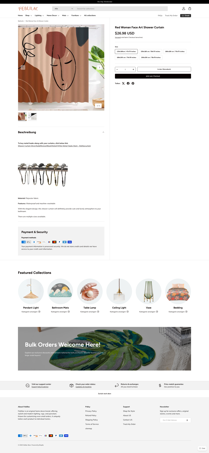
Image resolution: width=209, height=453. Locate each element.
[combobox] (110, 8)
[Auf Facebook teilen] (128, 83)
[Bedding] (178, 291)
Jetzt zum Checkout (153, 76)
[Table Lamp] (90, 291)
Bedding (178, 307)
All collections (90, 15)
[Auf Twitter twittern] (123, 83)
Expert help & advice (40, 387)
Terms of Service (92, 424)
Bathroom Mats (60, 307)
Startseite (21, 21)
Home (20, 15)
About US (127, 415)
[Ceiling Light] (119, 291)
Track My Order (171, 15)
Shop (27, 15)
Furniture (75, 15)
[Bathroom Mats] (60, 291)
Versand (118, 37)
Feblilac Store (27, 445)
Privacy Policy (91, 411)
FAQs (160, 15)
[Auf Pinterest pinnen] (133, 83)
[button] (189, 8)
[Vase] (148, 291)
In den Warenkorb (164, 69)
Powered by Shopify (38, 445)
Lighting (38, 15)
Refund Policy (90, 415)
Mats (64, 15)
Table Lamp (89, 307)
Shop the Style (129, 411)
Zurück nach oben (104, 394)
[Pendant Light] (31, 291)
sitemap (88, 428)
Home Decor (52, 15)
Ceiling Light (119, 307)
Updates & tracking (83, 387)
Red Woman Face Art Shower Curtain (37, 21)
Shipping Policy (91, 420)
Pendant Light (31, 307)
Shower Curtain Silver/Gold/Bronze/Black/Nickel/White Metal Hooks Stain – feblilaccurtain (54, 146)
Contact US (127, 420)
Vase (148, 307)
